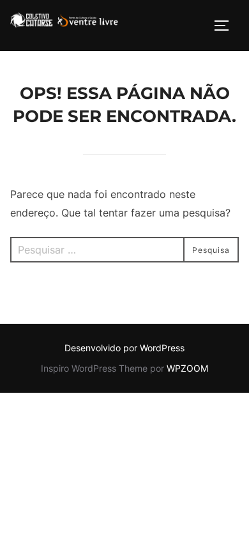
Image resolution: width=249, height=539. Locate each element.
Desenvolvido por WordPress (124, 347)
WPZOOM (187, 368)
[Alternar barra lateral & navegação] (226, 25)
